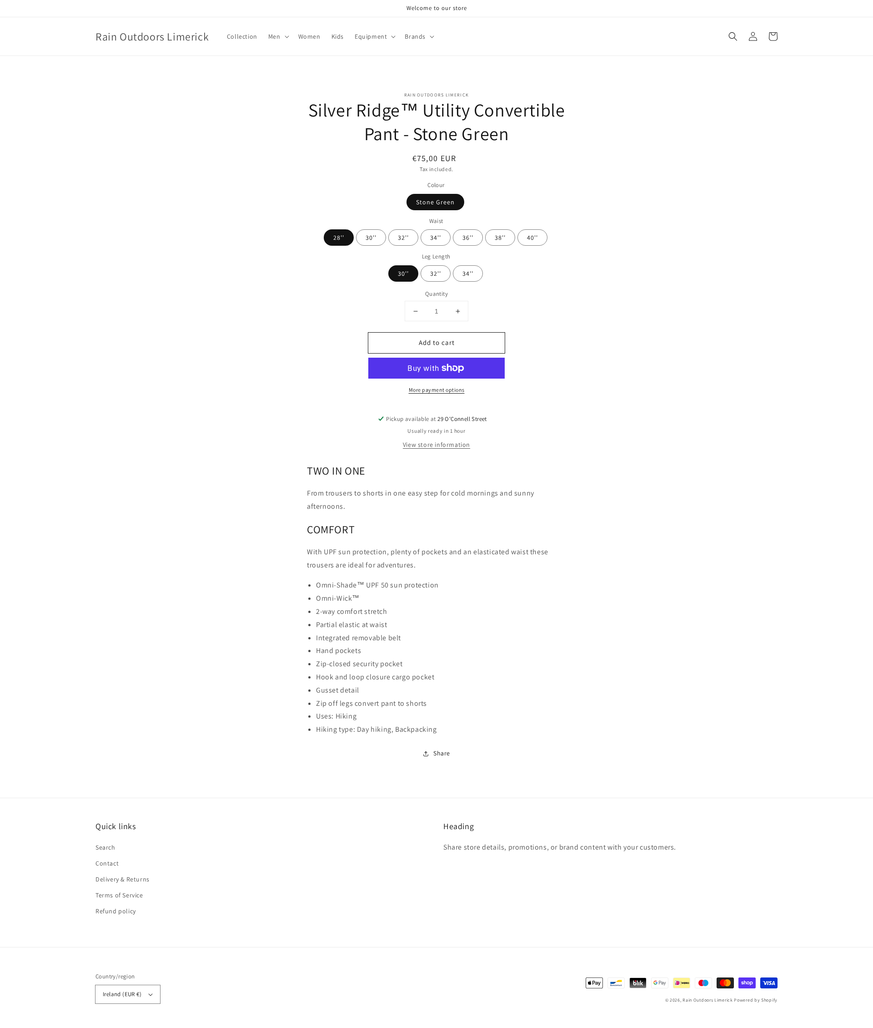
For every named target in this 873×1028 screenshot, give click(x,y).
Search (105, 847)
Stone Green (435, 202)
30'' (371, 237)
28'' (338, 237)
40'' (532, 237)
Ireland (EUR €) (122, 994)
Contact (107, 863)
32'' (403, 237)
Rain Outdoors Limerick (708, 1000)
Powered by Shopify (756, 1000)
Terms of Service (119, 895)
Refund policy (115, 911)
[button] (733, 36)
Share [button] (441, 753)
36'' (467, 237)
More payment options (437, 389)
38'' (500, 237)
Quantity (436, 294)
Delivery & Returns (122, 879)
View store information (436, 445)
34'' (435, 237)
